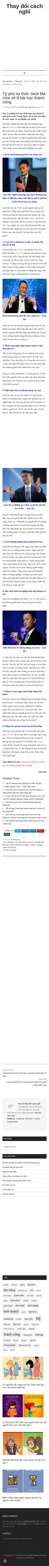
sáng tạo (32, 1329)
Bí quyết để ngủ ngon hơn (13, 1167)
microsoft (18, 1319)
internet (31, 842)
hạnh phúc (15, 1300)
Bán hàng (9, 1290)
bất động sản (22, 1290)
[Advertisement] (24, 41)
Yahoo (41, 741)
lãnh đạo (33, 1312)
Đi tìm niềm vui (8, 1189)
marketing (8, 1319)
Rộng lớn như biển (10, 1172)
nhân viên (7, 1324)
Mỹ (38, 1318)
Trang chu (18, 81)
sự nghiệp (25, 845)
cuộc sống (18, 842)
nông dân (26, 1324)
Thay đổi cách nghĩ (24, 9)
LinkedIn (33, 831)
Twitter (17, 831)
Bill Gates (31, 1285)
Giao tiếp (38, 1295)
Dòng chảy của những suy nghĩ (15, 1176)
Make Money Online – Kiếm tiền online (20, 787)
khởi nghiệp (33, 1306)
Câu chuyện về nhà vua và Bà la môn (17, 1181)
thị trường (7, 1340)
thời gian (15, 1340)
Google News (12, 1122)
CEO (31, 1290)
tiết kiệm (24, 1340)
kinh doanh (11, 1311)
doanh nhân (19, 1295)
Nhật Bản (16, 1324)
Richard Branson (9, 1329)
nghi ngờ (18, 845)
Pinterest (40, 831)
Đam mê (36, 1345)
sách (37, 1524)
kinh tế (24, 1312)
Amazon (14, 1285)
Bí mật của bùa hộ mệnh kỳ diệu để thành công (21, 1163)
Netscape (10, 845)
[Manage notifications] (5, 1561)
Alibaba (12, 127)
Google (5, 1301)
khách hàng (8, 1306)
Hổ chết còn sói (9, 1185)
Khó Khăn (19, 1305)
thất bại (39, 1334)
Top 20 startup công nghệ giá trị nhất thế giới (23, 783)
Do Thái (30, 1296)
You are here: (8, 81)
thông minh (27, 1335)
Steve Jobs (21, 1329)
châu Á (38, 1290)
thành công (12, 1334)
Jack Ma (19, 253)
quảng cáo (35, 1324)
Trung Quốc (12, 847)
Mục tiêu (28, 1319)
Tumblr (7, 834)
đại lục (24, 842)
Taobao (20, 249)
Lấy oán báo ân (8, 1194)
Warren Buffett (25, 1345)
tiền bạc (33, 1340)
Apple (22, 1285)
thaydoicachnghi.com (31, 1521)
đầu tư (5, 1350)
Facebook (25, 831)
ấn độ (12, 1350)
